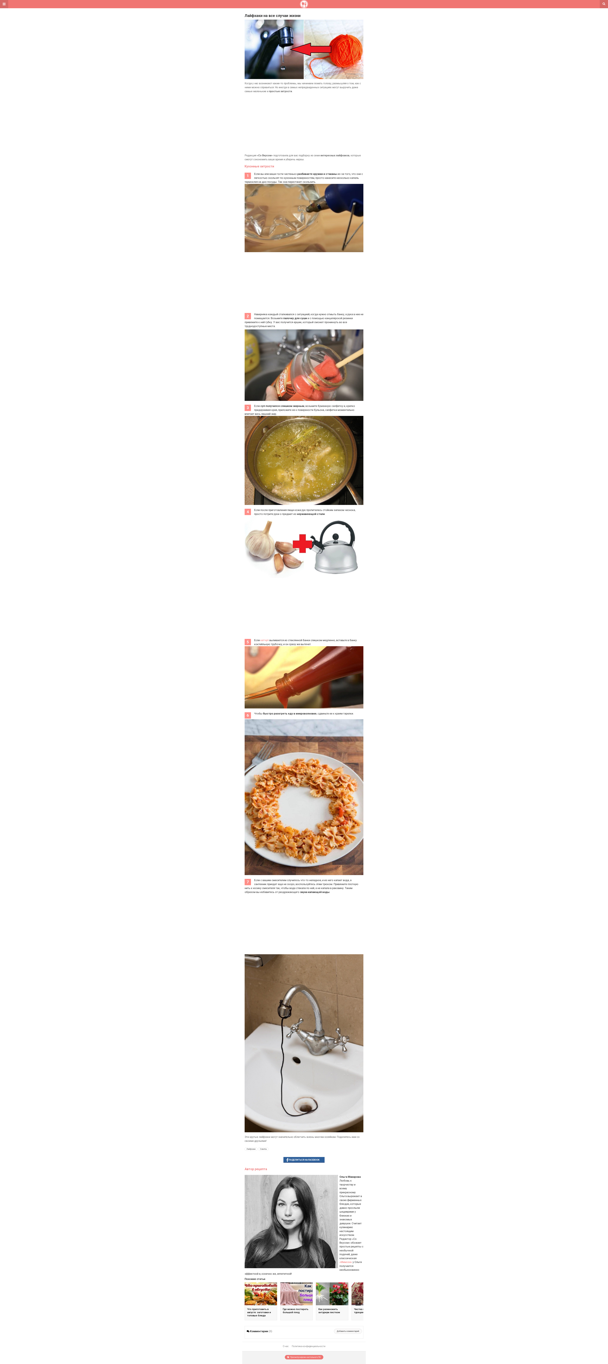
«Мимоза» (345, 1262)
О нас (286, 1346)
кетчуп (264, 640)
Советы (263, 1149)
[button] (4, 4)
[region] (304, 123)
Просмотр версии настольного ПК (305, 1357)
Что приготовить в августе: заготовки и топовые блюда (259, 1312)
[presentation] (358, 1303)
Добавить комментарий (348, 1331)
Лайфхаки (251, 1149)
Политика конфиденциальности (308, 1346)
